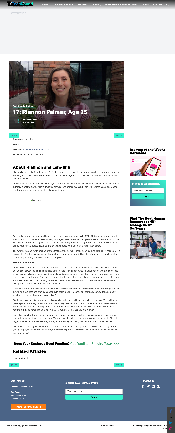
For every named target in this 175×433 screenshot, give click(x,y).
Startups (82, 5)
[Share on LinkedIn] (171, 423)
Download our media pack (28, 407)
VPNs (96, 5)
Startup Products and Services (121, 5)
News (45, 5)
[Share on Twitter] (171, 417)
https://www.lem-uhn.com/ (36, 150)
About (146, 5)
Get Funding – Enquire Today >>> (94, 343)
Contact (157, 5)
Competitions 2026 (64, 5)
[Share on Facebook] (171, 411)
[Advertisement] (82, 33)
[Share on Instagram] (171, 429)
